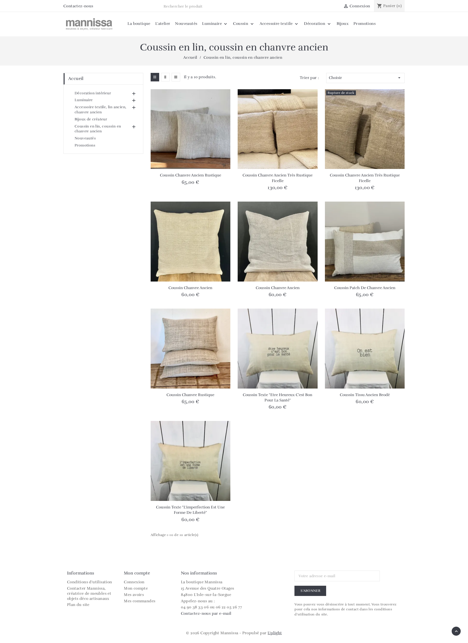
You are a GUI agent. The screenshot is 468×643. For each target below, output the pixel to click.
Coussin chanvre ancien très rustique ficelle (277, 178)
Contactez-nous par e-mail (206, 613)
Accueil (76, 78)
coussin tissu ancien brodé (365, 394)
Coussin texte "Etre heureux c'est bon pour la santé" (277, 397)
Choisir (365, 77)
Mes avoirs (134, 594)
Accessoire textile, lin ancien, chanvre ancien (100, 109)
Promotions (85, 145)
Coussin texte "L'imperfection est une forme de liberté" (190, 510)
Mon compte (136, 588)
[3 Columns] (155, 77)
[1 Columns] (176, 77)
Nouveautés (85, 138)
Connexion (134, 582)
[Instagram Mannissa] (98, 6)
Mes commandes (139, 601)
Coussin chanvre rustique (190, 394)
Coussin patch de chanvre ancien (364, 287)
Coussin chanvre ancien (190, 287)
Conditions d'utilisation (89, 582)
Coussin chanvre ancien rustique (190, 175)
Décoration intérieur (93, 93)
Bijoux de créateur (91, 119)
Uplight (275, 633)
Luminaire (84, 100)
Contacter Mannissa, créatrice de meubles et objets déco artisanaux (89, 593)
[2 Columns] (165, 77)
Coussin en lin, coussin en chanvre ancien (98, 129)
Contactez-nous (78, 6)
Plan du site (78, 604)
